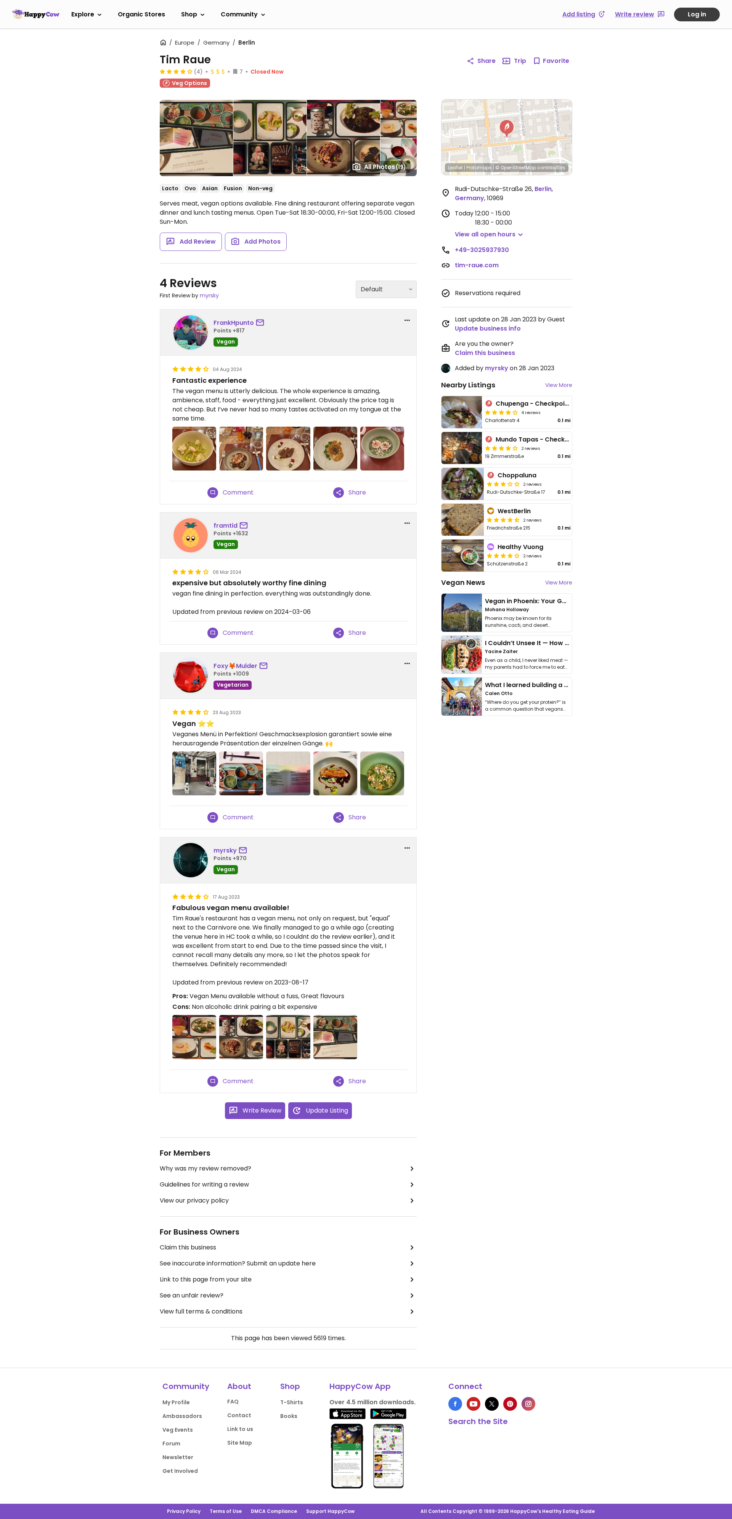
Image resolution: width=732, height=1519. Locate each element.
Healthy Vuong (520, 547)
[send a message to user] (261, 323)
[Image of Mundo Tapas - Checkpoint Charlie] (461, 448)
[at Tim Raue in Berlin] (194, 448)
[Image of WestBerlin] (462, 520)
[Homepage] (35, 14)
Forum (171, 1443)
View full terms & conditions (201, 1311)
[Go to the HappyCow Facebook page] (455, 1404)
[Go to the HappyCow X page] (492, 1404)
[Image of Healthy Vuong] (462, 556)
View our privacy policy (194, 1200)
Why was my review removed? (205, 1168)
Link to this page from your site (206, 1279)
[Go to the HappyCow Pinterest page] (510, 1404)
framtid (226, 525)
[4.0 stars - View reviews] (503, 555)
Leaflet (455, 167)
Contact (239, 1415)
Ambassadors (182, 1416)
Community (239, 14)
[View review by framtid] (190, 535)
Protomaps (479, 167)
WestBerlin (514, 511)
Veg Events (177, 1430)
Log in (697, 14)
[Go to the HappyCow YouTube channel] (473, 1404)
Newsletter (177, 1457)
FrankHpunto (234, 322)
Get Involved (180, 1471)
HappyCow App (360, 1386)
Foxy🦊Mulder (235, 666)
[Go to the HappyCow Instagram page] (528, 1404)
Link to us (240, 1429)
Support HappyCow (330, 1511)
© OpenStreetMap (515, 167)
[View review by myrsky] (190, 860)
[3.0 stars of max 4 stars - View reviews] (503, 483)
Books (288, 1416)
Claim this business (188, 1247)
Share (486, 60)
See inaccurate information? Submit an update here (238, 1263)
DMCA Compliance (274, 1511)
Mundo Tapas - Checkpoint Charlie (550, 439)
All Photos (385, 166)
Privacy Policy (184, 1511)
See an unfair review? (191, 1295)
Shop (189, 14)
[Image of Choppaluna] (462, 484)
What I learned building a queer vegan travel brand (564, 685)
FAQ (233, 1401)
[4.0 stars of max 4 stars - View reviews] (176, 71)
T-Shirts (291, 1402)
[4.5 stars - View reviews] (503, 519)
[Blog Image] (461, 613)
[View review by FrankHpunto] (190, 332)
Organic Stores (141, 14)
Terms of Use (226, 1511)
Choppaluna (517, 475)
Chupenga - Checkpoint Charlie (545, 403)
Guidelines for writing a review (204, 1184)
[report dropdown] (407, 320)
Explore (82, 14)
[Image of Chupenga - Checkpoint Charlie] (461, 412)
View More (558, 385)
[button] (507, 129)
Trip (520, 60)
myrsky (209, 295)
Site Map (239, 1443)
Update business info (488, 328)
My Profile (176, 1402)
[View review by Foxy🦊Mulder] (190, 675)
